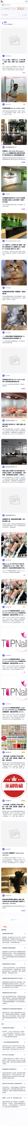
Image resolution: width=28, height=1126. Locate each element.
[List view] (25, 15)
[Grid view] (23, 15)
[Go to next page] (18, 920)
